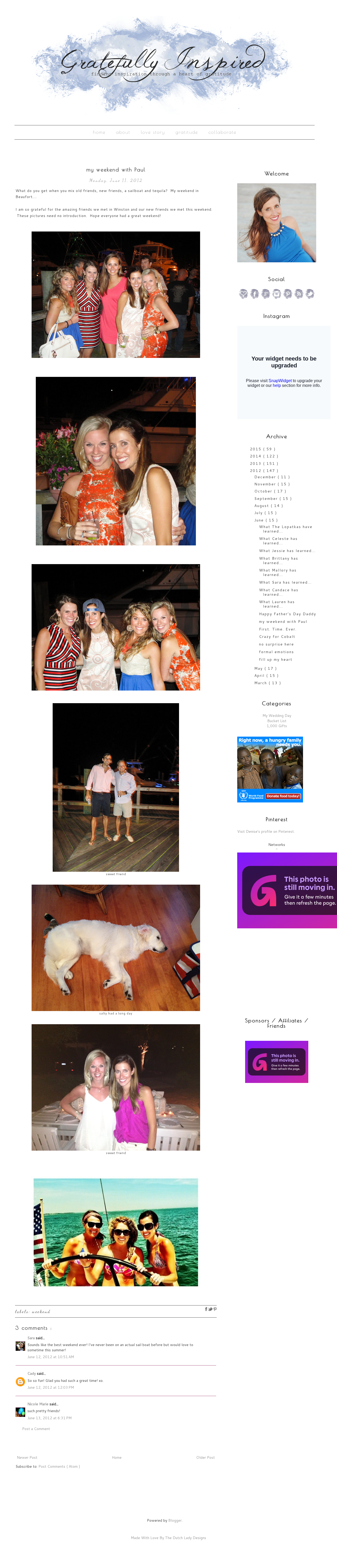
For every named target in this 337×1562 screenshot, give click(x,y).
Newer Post (27, 1457)
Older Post (205, 1457)
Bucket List (276, 720)
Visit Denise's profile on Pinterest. (266, 831)
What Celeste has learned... (278, 541)
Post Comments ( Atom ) (59, 1466)
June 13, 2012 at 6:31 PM (49, 1418)
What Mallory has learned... (278, 572)
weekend (41, 1311)
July (259, 512)
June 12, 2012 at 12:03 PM (50, 1387)
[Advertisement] (270, 1125)
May (259, 668)
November (265, 484)
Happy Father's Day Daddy (287, 614)
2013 (256, 463)
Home (99, 132)
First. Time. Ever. (278, 629)
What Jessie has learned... (287, 550)
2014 (256, 456)
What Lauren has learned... (277, 604)
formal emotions (276, 651)
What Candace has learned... (279, 592)
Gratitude (187, 132)
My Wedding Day (276, 715)
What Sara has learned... (285, 582)
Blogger (175, 1520)
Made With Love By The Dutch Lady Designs (168, 1537)
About (123, 132)
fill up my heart (276, 659)
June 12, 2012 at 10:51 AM (50, 1356)
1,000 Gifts (277, 725)
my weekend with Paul (283, 621)
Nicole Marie (38, 1404)
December (265, 477)
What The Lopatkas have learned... (286, 529)
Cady (32, 1373)
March (261, 683)
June (259, 520)
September (266, 498)
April (260, 675)
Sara (31, 1338)
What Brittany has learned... (278, 560)
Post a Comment (36, 1428)
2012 (256, 470)
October (264, 491)
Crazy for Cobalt (277, 636)
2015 (256, 449)
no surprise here (276, 644)
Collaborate (222, 132)
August (262, 505)
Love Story (153, 132)
